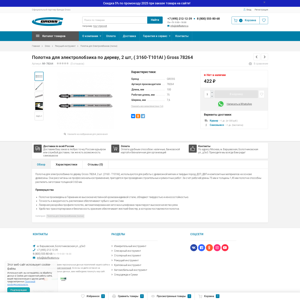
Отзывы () (95, 164)
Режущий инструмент (65, 46)
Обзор (41, 164)
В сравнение (261, 63)
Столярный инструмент (127, 255)
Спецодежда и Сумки (126, 274)
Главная (36, 46)
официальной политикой (59, 268)
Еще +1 (39, 116)
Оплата (111, 36)
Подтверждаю (18, 290)
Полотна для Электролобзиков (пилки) (98, 46)
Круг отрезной (100, 26)
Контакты (182, 36)
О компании (90, 36)
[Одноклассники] (138, 116)
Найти (155, 20)
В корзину (236, 94)
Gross (47, 46)
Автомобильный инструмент (130, 270)
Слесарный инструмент (127, 250)
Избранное (95, 296)
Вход (249, 9)
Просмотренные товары (173, 296)
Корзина (211, 296)
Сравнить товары (130, 296)
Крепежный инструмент (127, 265)
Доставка (129, 36)
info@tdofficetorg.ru (179, 26)
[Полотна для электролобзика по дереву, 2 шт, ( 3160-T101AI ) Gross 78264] (39, 76)
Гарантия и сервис (155, 36)
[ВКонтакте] (133, 116)
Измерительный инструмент (130, 246)
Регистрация (261, 9)
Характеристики (66, 164)
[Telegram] (143, 116)
